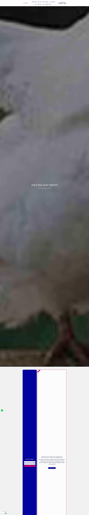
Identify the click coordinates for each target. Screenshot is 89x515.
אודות (43, 4)
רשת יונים (39, 1)
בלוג (36, 4)
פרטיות (2, 513)
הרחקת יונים (52, 1)
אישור (5, 513)
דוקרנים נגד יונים (45, 1)
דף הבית (49, 188)
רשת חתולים (34, 1)
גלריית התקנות (48, 4)
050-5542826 (25, 3)
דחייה (3, 513)
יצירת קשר (39, 4)
